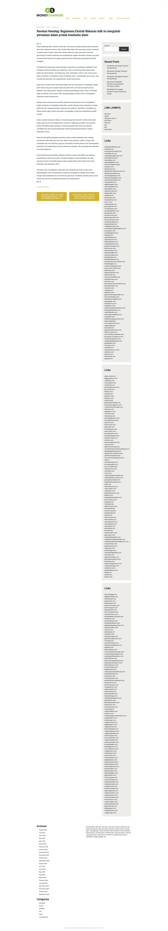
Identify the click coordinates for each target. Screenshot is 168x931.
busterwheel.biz (109, 513)
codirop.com (108, 394)
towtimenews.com (110, 658)
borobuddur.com (110, 213)
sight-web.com (109, 427)
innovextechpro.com (111, 737)
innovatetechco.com (111, 748)
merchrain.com (109, 345)
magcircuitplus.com (111, 801)
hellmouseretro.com (111, 685)
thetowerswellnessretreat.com (114, 308)
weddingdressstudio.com (113, 497)
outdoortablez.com (111, 711)
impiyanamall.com (110, 191)
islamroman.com (110, 431)
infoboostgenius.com (111, 766)
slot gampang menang (120, 835)
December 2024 (44, 886)
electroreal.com (109, 169)
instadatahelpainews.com (113, 341)
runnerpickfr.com (110, 383)
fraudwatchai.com (110, 200)
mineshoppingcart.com (112, 175)
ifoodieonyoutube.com (112, 173)
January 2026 (43, 849)
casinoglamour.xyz (110, 521)
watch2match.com (110, 532)
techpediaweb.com (111, 744)
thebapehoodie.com (111, 674)
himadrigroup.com (110, 429)
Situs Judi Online (123, 18)
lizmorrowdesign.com (111, 297)
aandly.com (108, 574)
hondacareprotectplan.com (113, 654)
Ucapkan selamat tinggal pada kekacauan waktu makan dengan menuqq (83, 196)
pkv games (45, 187)
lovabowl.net (108, 149)
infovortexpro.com (110, 799)
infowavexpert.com (111, 757)
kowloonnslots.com (111, 438)
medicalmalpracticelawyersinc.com (116, 541)
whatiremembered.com (112, 455)
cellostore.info (109, 634)
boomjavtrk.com (110, 356)
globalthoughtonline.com (113, 638)
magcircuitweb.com (111, 740)
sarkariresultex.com (111, 627)
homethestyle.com (110, 208)
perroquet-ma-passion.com (113, 336)
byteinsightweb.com (111, 729)
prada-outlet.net (109, 376)
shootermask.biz (110, 510)
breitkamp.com (109, 270)
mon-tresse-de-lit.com (112, 323)
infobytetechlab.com (111, 782)
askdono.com (109, 398)
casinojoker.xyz (109, 526)
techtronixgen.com (110, 735)
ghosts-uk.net (109, 396)
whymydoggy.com (110, 594)
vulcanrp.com (109, 444)
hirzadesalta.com (110, 182)
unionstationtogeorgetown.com (115, 228)
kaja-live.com (109, 422)
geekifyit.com (109, 647)
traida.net (107, 484)
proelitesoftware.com (111, 259)
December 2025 (44, 852)
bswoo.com (108, 577)
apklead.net (108, 358)
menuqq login (90, 827)
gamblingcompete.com (112, 402)
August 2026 (43, 830)
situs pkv (107, 114)
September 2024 (44, 894)
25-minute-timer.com (111, 219)
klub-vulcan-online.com (112, 268)
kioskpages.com (110, 301)
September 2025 (44, 861)
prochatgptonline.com (112, 418)
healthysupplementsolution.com (115, 715)
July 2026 (42, 833)
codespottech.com (110, 718)
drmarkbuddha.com (111, 464)
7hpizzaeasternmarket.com (113, 475)
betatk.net (107, 572)
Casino (93, 18)
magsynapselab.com (111, 733)
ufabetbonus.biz (110, 568)
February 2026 (43, 847)
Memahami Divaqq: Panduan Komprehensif (117, 72)
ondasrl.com (108, 290)
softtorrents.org (109, 275)
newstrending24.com (111, 566)
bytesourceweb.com (111, 788)
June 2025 (42, 869)
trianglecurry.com (110, 303)
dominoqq (107, 129)
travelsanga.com (110, 550)
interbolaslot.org (110, 599)
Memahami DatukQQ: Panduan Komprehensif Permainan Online (115, 84)
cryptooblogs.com (110, 204)
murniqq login (99, 833)
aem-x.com (108, 202)
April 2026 (42, 841)
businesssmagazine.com (113, 405)
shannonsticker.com (111, 612)
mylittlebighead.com (111, 233)
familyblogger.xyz (110, 263)
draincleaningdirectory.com (113, 660)
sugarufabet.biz (109, 325)
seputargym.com (110, 189)
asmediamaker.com (111, 636)
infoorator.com (109, 471)
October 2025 (43, 858)
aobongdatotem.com (111, 162)
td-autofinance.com (111, 433)
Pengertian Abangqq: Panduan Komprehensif (117, 77)
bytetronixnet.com (110, 806)
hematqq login (94, 831)
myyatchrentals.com (111, 643)
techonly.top (108, 400)
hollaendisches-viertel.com (113, 477)
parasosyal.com (109, 676)
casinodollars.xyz (110, 524)
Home (67, 18)
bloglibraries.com (110, 669)
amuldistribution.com (111, 211)
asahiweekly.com (110, 237)
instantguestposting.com (112, 552)
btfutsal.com (108, 391)
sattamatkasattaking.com (113, 314)
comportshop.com (110, 543)
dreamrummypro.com (111, 605)
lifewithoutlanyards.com (112, 482)
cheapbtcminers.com (111, 226)
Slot (85, 18)
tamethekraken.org (111, 286)
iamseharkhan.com (111, 621)
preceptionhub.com (111, 158)
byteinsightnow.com (111, 790)
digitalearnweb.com (111, 596)
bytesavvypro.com (110, 771)
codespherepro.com (111, 784)
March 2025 (42, 877)
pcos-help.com (109, 389)
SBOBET (102, 18)
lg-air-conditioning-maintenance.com (110, 467)
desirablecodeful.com (111, 702)
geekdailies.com (110, 343)
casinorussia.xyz (110, 517)
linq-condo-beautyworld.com (114, 457)
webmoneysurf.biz (110, 506)
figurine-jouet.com (110, 332)
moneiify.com (109, 640)
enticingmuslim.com (111, 678)
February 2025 (43, 880)
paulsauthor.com (110, 700)
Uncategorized (43, 917)
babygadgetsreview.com (112, 451)
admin (48, 27)
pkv (105, 125)
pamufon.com (109, 281)
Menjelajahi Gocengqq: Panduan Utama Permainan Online (116, 91)
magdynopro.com (110, 751)
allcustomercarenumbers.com (114, 261)
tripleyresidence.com (111, 272)
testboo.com (108, 495)
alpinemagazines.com (112, 442)
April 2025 (42, 875)
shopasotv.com (109, 548)
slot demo (107, 120)
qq (105, 837)
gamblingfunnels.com (111, 387)
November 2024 (44, 889)
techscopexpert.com (111, 742)
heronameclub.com (111, 707)
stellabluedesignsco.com (113, 698)
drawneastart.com (110, 250)
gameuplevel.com (110, 206)
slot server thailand (120, 827)
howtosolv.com (109, 491)
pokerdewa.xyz (109, 528)
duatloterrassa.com (111, 279)
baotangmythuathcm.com (113, 663)
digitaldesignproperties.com (114, 625)
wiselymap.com (109, 416)
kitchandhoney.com (111, 486)
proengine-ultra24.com (112, 480)
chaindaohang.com (111, 462)
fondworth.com (109, 618)
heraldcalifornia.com (111, 244)
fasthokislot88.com (111, 252)
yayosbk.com (109, 502)
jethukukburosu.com (111, 665)
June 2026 (42, 835)
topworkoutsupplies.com (112, 177)
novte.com (108, 473)
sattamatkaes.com (110, 649)
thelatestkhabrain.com (112, 623)
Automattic (100, 928)
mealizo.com (108, 629)
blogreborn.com (109, 411)
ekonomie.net (109, 554)
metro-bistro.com (110, 488)
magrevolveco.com (111, 795)
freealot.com (108, 235)
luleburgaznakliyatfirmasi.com (114, 671)
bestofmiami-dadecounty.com (114, 171)
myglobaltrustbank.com (112, 537)
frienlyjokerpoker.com (111, 435)
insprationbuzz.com (111, 614)
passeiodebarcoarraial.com (113, 616)
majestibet (89, 837)
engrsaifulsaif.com (110, 224)
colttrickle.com (109, 380)
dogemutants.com (110, 689)
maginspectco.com (111, 810)
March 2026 (42, 844)
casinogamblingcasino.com (113, 656)
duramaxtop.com (110, 691)
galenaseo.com (109, 535)
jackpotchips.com (110, 257)
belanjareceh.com (110, 610)
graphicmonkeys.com (111, 246)
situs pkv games (109, 829)
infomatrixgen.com (110, 777)
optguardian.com (110, 193)
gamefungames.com (111, 217)
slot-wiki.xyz (108, 530)
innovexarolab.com (111, 779)
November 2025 (44, 855)
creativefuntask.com (111, 222)
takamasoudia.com (111, 693)
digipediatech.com (110, 724)
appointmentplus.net (111, 557)
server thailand (104, 831)
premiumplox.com (110, 499)
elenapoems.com (110, 682)
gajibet (101, 837)
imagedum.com (109, 305)
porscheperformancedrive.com (115, 283)
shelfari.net (108, 515)
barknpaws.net (109, 632)
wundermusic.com (110, 215)
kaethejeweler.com (111, 312)
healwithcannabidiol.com (113, 299)
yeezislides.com (110, 160)
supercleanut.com (110, 239)
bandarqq (76, 18)
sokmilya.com (109, 352)
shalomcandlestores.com (113, 645)
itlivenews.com (109, 561)
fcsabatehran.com (110, 687)
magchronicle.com (110, 722)
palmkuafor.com (110, 601)
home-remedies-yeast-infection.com (112, 165)
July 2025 (42, 866)
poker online (119, 829)
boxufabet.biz (109, 327)
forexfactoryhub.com (111, 420)
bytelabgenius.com (111, 746)
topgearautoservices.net (112, 330)
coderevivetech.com (111, 793)
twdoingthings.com (111, 696)
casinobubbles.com (111, 186)
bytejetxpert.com (110, 808)
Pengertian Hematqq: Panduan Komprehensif (118, 67)
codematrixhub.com (111, 762)
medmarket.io (109, 709)
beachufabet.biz (110, 321)
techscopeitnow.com (111, 804)
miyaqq (95, 837)
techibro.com (108, 440)
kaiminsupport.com (111, 607)
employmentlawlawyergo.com (114, 539)
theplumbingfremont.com (113, 563)
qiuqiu (106, 116)
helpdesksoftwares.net (112, 147)
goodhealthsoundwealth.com (114, 680)
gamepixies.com (110, 248)
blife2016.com (109, 292)
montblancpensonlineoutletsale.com (117, 449)
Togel (110, 18)
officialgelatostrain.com (112, 310)
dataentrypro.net (110, 603)
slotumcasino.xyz (110, 519)
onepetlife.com (109, 316)
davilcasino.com (110, 197)
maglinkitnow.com (110, 726)
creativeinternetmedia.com (113, 407)
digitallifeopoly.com (111, 184)
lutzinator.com (109, 288)
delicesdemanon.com (111, 493)
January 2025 (43, 883)
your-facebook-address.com (114, 334)
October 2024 (43, 891)
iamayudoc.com (109, 230)
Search (106, 45)
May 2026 (42, 838)
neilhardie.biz (109, 504)
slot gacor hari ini (110, 118)
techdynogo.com (110, 720)
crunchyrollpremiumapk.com (114, 651)
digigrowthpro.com (110, 378)
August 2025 (43, 863)
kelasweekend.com (111, 570)
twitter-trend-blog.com (112, 446)
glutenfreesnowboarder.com (114, 294)
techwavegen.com (110, 768)
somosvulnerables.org (112, 277)
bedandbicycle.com (111, 241)
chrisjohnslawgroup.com (112, 266)
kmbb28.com (108, 347)
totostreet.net (109, 195)
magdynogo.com (110, 812)
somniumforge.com (111, 667)
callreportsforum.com (111, 350)
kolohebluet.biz (109, 508)
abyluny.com (108, 354)
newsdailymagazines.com (113, 155)
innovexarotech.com (111, 797)
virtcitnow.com (109, 413)
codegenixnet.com (110, 786)
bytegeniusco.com (110, 760)
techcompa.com (110, 424)
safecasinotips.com (111, 255)
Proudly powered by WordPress (74, 928)
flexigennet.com (109, 704)
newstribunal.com (110, 153)
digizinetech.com (110, 775)
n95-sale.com (109, 409)
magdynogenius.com (111, 731)
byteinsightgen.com (111, 773)
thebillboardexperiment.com (114, 319)
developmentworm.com (112, 559)
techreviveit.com (110, 755)
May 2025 (42, 872)
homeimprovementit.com (113, 151)
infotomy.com (109, 713)
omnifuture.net (109, 385)
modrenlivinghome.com (112, 339)
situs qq (107, 122)
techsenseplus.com (111, 764)
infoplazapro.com (110, 753)
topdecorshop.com (110, 546)
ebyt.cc (106, 460)
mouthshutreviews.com (112, 180)
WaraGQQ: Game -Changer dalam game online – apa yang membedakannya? (52, 196)
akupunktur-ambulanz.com (113, 453)
